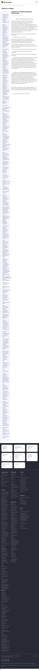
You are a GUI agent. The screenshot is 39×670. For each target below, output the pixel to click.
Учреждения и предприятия (13, 556)
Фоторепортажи (23, 486)
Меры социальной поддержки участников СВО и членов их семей (4, 524)
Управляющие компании (4, 558)
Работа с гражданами (13, 553)
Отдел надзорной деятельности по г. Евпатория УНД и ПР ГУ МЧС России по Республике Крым (5, 586)
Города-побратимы (14, 487)
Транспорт (22, 526)
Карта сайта (35, 655)
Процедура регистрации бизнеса (5, 595)
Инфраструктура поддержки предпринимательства (5, 608)
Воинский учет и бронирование (14, 507)
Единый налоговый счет (6, 371)
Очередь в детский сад (5, 577)
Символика (13, 482)
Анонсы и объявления (24, 489)
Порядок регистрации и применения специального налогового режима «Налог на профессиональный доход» (6, 299)
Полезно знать (23, 491)
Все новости (22, 474)
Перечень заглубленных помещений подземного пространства (4, 540)
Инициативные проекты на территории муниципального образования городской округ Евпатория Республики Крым (4, 500)
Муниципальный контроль (14, 536)
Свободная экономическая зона (5, 625)
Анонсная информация (3, 593)
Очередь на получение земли (4, 574)
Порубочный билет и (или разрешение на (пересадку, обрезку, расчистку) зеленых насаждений (15, 543)
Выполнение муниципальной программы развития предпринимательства (5, 640)
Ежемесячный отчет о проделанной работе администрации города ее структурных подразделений (14, 526)
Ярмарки (3, 604)
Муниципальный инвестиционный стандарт (14, 532)
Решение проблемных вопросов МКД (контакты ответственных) (4, 549)
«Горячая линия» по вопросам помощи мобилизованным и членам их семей (5, 493)
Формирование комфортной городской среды (4, 561)
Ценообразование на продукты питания (5, 650)
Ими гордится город (15, 493)
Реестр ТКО (3, 545)
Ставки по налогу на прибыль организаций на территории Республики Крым (6, 365)
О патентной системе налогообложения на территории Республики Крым (6, 334)
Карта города (13, 497)
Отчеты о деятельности (13, 538)
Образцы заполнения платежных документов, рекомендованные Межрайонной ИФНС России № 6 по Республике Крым (6, 378)
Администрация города (4, 476)
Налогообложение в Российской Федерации (6, 291)
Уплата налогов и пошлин (6, 437)
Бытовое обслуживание (4, 635)
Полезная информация (3, 623)
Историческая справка (13, 475)
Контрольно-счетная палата (5, 479)
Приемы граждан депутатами (23, 484)
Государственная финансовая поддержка (4, 612)
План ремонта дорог (5, 543)
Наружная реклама (5, 636)
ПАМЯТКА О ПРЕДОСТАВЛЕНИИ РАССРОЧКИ (6, 283)
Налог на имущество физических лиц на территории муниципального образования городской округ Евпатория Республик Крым (6, 325)
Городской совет (4, 474)
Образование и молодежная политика (4, 528)
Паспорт (12, 479)
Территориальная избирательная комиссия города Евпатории (4, 581)
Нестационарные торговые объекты (4, 620)
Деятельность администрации (14, 510)
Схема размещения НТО (5, 602)
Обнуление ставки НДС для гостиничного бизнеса (6, 176)
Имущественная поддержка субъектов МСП (5, 631)
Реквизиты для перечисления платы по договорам (5, 598)
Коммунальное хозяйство (4, 569)
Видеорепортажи (23, 487)
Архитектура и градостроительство (15, 496)
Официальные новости (24, 477)
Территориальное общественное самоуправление (4, 554)
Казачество (3, 520)
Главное (21, 475)
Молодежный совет (5, 481)
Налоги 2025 (5, 105)
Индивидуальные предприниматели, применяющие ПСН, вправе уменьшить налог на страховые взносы (6, 210)
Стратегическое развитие (14, 491)
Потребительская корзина (4, 628)
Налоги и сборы (4, 606)
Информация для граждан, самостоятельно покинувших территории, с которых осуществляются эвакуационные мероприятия (4, 511)
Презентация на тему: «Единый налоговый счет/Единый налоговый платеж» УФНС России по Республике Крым (6, 356)
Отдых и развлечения (24, 528)
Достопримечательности (25, 511)
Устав (12, 481)
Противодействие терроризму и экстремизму (14, 560)
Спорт (2, 563)
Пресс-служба (13, 546)
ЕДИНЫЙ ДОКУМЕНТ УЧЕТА (5, 102)
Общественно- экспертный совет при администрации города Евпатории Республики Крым (5, 533)
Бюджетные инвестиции (13, 504)
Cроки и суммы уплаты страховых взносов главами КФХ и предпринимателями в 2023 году (6, 431)
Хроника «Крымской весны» (15, 477)
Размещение (22, 521)
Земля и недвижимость (4, 566)
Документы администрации (23, 501)
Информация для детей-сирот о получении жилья (4, 518)
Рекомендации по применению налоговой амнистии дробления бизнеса (6, 170)
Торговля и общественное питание (4, 616)
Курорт (21, 509)
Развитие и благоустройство (14, 485)
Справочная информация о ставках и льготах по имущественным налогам (6, 190)
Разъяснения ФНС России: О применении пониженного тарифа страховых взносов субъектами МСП (6, 18)
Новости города (23, 479)
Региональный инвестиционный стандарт (14, 549)
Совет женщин (4, 485)
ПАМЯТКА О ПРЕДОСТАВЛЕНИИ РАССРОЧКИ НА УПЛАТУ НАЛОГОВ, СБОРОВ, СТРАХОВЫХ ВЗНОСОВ (6, 219)
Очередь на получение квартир (5, 571)
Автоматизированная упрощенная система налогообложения (6, 109)
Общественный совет (4, 483)
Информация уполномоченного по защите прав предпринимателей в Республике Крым (5, 646)
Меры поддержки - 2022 (6, 287)
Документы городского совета (24, 498)
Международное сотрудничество (23, 503)
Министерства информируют (23, 481)
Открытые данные (14, 557)
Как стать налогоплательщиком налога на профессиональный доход (6, 182)
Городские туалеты (23, 523)
